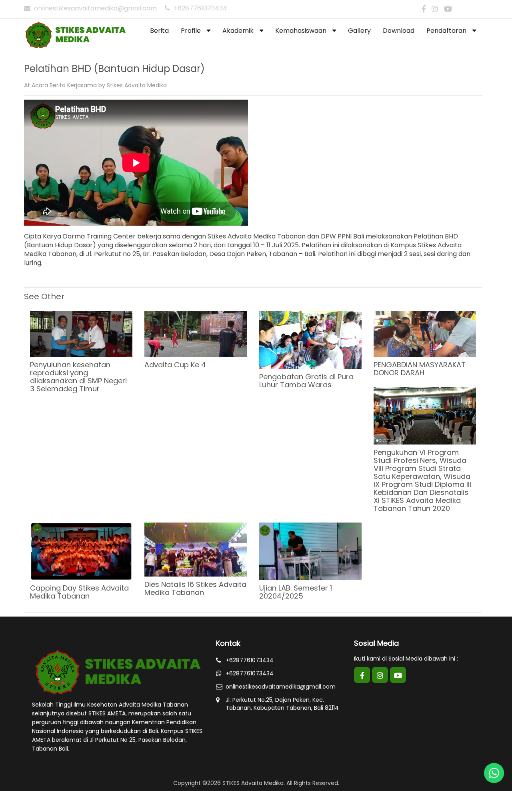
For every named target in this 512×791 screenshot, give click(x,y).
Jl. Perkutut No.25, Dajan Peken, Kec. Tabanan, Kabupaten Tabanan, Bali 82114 (282, 704)
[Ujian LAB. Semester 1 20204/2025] (310, 551)
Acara (40, 85)
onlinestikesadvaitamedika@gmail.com (95, 8)
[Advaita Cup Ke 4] (195, 334)
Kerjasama (82, 85)
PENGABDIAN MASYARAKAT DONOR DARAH (420, 369)
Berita (58, 85)
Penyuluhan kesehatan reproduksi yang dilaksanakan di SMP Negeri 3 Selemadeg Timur (78, 377)
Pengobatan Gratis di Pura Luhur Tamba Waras (306, 381)
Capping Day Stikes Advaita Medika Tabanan (79, 592)
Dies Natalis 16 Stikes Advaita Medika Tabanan (195, 588)
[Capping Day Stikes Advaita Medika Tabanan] (81, 551)
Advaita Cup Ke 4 (175, 365)
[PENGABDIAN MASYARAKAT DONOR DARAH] (425, 334)
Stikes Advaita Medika (137, 85)
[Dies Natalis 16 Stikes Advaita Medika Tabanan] (195, 549)
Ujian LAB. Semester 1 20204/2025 (295, 592)
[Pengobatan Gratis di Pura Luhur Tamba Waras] (310, 340)
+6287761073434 (199, 8)
